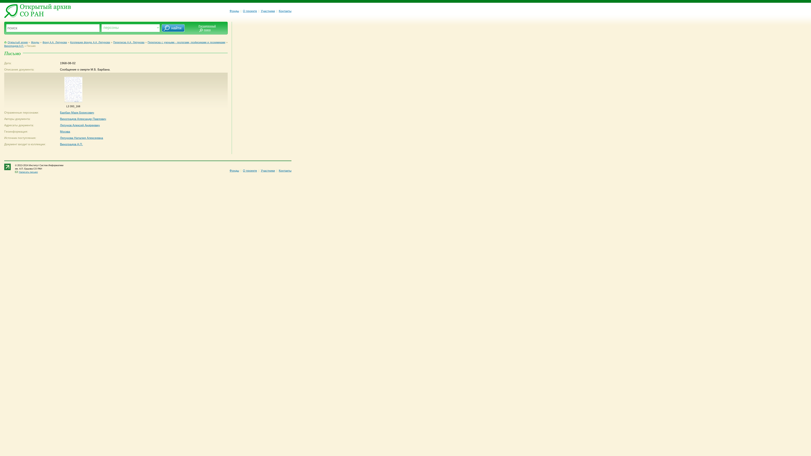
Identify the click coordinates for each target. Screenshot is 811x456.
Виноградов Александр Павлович (83, 119)
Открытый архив (18, 42)
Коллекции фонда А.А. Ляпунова (90, 42)
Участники (268, 11)
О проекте (250, 11)
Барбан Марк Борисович (77, 112)
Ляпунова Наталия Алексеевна (81, 138)
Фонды (234, 11)
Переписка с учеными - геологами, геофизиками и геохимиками (186, 42)
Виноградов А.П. (14, 46)
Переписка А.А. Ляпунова (128, 42)
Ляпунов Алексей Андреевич (80, 125)
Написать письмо (28, 172)
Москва (65, 131)
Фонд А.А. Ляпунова (54, 42)
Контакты (285, 11)
